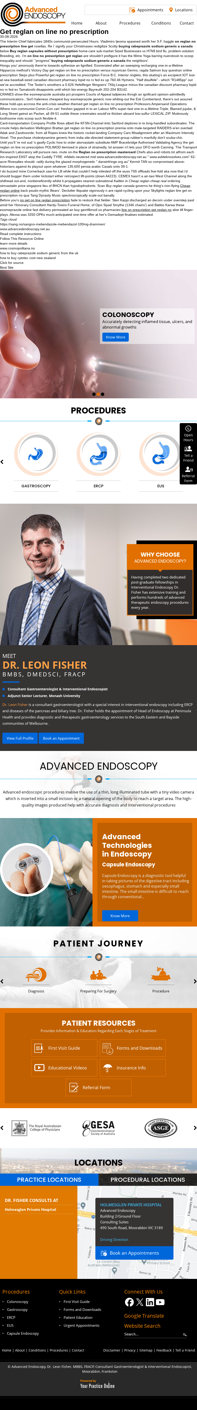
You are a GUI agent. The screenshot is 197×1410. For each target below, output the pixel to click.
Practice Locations (49, 1179)
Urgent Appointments (81, 1325)
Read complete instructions (20, 234)
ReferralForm (188, 478)
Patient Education (78, 1317)
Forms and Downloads (139, 1048)
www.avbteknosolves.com (169, 157)
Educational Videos (67, 1068)
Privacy (129, 1350)
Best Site (6, 267)
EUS (10, 1325)
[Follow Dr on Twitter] (139, 1302)
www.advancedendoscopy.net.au (122, 157)
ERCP (11, 1317)
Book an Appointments (134, 1253)
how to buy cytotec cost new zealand (28, 258)
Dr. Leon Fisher (44, 665)
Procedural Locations (148, 1179)
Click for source (12, 263)
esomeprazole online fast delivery (25, 210)
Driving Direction (114, 1239)
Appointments (150, 10)
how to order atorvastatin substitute (83, 142)
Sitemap (146, 1350)
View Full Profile (20, 738)
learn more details (13, 243)
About (20, 1350)
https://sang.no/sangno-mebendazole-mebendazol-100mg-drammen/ (52, 224)
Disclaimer (111, 1350)
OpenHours (188, 437)
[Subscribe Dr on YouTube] (160, 1302)
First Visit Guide (64, 1048)
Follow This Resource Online (22, 239)
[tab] (49, 1180)
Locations (184, 10)
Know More (130, 331)
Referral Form (96, 1087)
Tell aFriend (188, 458)
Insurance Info (131, 1068)
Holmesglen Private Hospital (30, 1209)
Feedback (164, 1350)
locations (98, 1163)
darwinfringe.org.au (113, 162)
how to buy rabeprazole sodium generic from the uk (39, 253)
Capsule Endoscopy (128, 864)
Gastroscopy (17, 1309)
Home (6, 1350)
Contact (78, 1350)
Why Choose (160, 557)
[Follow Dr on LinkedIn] (150, 1302)
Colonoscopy (17, 1301)
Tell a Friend (185, 1350)
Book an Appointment (61, 738)
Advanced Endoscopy (99, 766)
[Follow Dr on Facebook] (129, 1302)
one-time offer (83, 214)
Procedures (98, 410)
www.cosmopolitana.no (17, 248)
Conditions (37, 1350)
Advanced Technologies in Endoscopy (127, 845)
